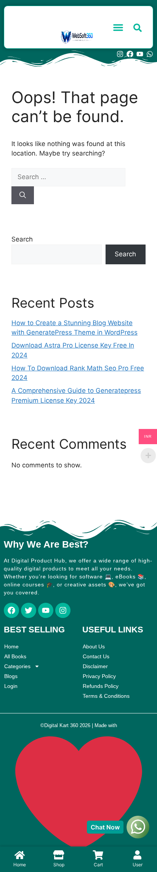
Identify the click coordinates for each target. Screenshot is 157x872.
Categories (17, 666)
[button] (118, 27)
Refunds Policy (101, 686)
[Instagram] (120, 54)
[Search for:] (68, 177)
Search (22, 239)
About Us (94, 646)
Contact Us (96, 656)
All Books (15, 656)
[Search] (22, 195)
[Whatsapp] (149, 54)
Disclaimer (95, 666)
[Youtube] (139, 54)
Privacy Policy (99, 676)
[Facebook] (130, 54)
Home (11, 646)
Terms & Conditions (106, 696)
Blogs (11, 676)
